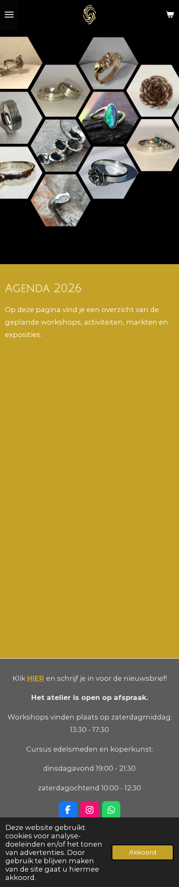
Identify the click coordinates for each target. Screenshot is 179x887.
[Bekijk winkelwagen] (170, 14)
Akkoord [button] (142, 852)
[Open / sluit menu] (9, 14)
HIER (35, 678)
